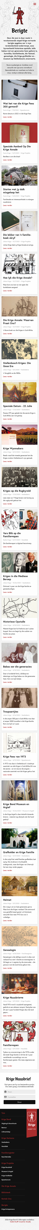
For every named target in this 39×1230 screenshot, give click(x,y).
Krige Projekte (8, 1163)
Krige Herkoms (8, 1138)
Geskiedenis (5, 1142)
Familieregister (8, 1153)
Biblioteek (6, 1192)
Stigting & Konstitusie (9, 1123)
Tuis (3, 1113)
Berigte (5, 1205)
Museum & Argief (7, 1171)
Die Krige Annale (9, 1186)
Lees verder (7, 117)
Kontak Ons (6, 1199)
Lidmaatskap (6, 1132)
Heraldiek (5, 1146)
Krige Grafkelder (7, 1176)
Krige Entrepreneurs (8, 1209)
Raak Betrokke (6, 1157)
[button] (35, 4)
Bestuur (4, 1128)
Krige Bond (6, 1119)
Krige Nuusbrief (7, 1167)
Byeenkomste (6, 1180)
